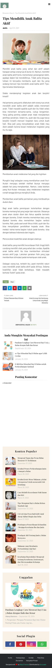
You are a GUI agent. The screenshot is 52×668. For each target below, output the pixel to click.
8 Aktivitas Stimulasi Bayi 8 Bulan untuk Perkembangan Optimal (30, 365)
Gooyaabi (43, 664)
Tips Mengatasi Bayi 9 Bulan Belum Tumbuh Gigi (31, 504)
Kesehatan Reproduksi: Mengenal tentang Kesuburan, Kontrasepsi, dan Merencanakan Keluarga (31, 559)
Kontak (31, 658)
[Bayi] (26, 595)
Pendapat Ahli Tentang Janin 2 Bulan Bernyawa (32, 536)
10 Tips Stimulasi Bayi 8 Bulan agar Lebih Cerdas (31, 354)
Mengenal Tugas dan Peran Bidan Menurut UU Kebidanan (31, 459)
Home (10, 658)
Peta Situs (40, 658)
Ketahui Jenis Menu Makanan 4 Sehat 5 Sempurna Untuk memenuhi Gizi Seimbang (32, 482)
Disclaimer (19, 660)
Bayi (11, 13)
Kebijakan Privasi (32, 660)
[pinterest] (20, 644)
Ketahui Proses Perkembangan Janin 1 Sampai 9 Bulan (32, 470)
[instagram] (31, 644)
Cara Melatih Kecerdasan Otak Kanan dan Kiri (32, 493)
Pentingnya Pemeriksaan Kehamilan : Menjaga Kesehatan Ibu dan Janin (32, 525)
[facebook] (10, 644)
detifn (5, 28)
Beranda (5, 13)
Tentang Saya (20, 658)
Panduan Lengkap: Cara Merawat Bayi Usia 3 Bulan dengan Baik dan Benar (32, 343)
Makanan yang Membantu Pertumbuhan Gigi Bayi (28, 547)
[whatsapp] (42, 644)
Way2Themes (24, 664)
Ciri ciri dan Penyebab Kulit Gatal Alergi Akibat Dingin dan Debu (31, 515)
